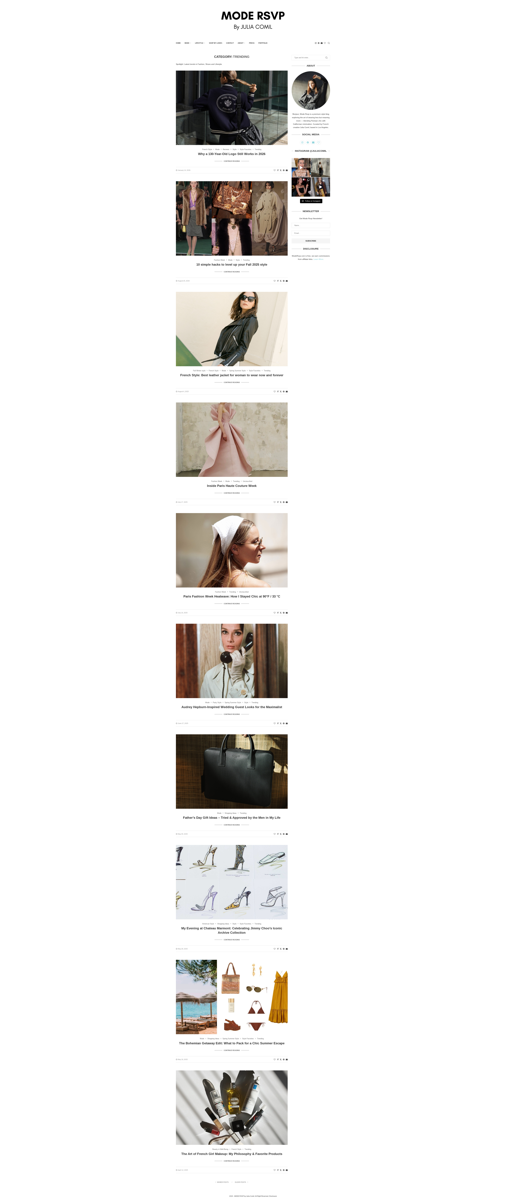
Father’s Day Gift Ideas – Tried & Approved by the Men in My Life (231, 817)
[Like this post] (275, 170)
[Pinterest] (318, 43)
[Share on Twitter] (281, 170)
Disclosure (273, 1196)
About (240, 43)
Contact (230, 43)
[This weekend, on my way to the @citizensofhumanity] (320, 167)
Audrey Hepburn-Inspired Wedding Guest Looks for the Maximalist (231, 707)
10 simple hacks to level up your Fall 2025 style (231, 264)
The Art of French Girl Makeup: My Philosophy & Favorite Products (231, 1154)
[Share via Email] (287, 170)
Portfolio (262, 43)
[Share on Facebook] (277, 170)
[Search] (328, 43)
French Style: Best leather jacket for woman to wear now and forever (231, 375)
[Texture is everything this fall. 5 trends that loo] (301, 167)
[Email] (322, 43)
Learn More (318, 259)
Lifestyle (199, 43)
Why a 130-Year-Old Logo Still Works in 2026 (231, 154)
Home (178, 43)
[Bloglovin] (325, 43)
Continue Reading (232, 161)
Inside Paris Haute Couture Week (232, 486)
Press (251, 43)
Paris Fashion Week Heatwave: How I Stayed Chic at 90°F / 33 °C (231, 596)
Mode (187, 43)
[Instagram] (316, 43)
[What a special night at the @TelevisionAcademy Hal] (301, 186)
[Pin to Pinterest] (283, 170)
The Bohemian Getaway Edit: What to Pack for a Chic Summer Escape (231, 1043)
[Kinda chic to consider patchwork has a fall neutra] (320, 186)
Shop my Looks (215, 43)
